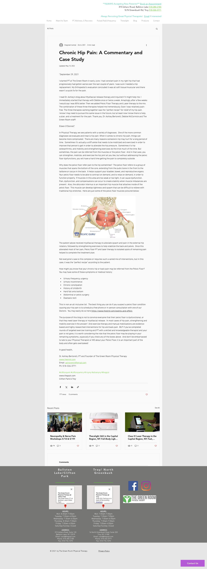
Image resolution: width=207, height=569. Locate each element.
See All (157, 408)
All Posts (50, 29)
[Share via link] (78, 387)
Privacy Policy (104, 551)
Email (146, 16)
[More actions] (146, 45)
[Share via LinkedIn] (72, 387)
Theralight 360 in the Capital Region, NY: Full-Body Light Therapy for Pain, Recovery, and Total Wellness (103, 437)
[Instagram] (146, 486)
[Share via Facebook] (60, 387)
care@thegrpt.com (106, 537)
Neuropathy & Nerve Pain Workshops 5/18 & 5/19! (63, 437)
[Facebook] (133, 486)
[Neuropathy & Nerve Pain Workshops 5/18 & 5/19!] (64, 422)
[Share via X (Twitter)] (66, 387)
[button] (157, 29)
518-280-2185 (155, 7)
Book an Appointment (150, 4)
